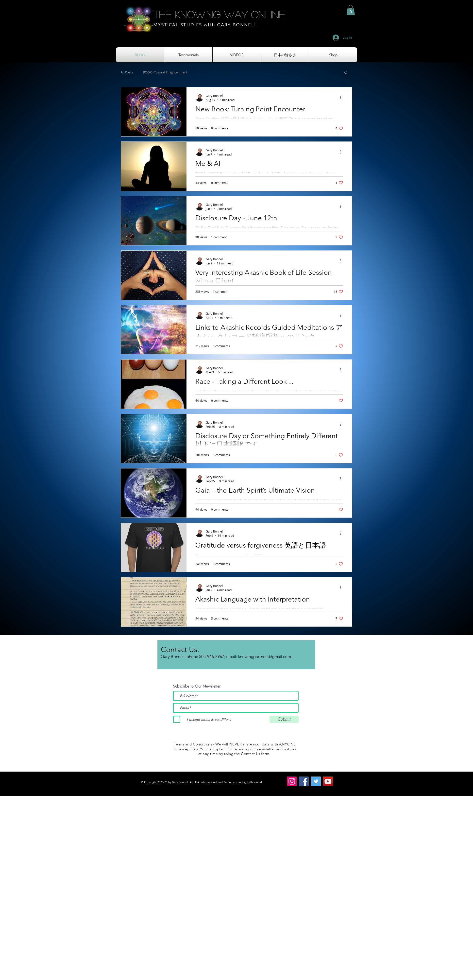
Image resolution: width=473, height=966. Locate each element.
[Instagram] (292, 781)
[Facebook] (304, 781)
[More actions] (342, 98)
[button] (350, 10)
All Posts (127, 72)
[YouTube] (328, 781)
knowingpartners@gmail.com (264, 656)
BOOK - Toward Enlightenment (165, 72)
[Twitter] (316, 781)
